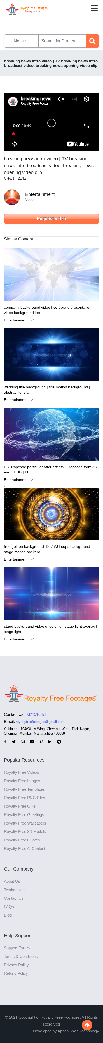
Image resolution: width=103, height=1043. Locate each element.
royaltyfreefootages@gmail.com (40, 722)
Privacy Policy (16, 965)
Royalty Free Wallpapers (25, 823)
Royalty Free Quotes (22, 840)
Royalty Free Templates (24, 789)
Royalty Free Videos (21, 772)
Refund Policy (16, 973)
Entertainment (40, 194)
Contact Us (14, 898)
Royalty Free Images (22, 780)
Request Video (51, 218)
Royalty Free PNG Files (24, 797)
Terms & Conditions (21, 956)
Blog (8, 915)
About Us (12, 881)
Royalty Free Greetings (24, 814)
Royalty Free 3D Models (25, 831)
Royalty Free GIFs (20, 806)
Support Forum (17, 948)
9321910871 (36, 714)
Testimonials (14, 889)
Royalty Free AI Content (24, 848)
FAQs (9, 906)
